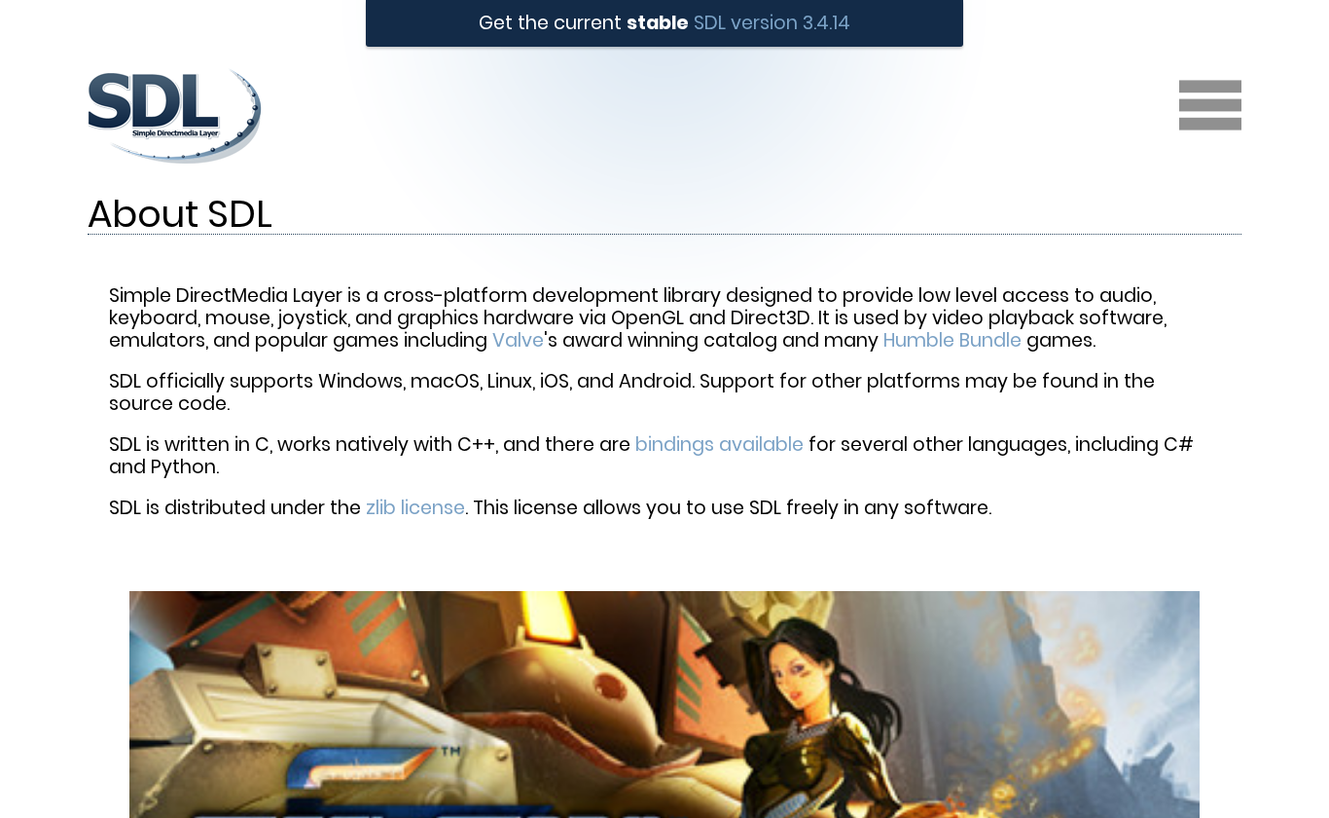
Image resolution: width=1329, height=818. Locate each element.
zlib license (415, 508)
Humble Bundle (952, 340)
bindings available (719, 444)
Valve (518, 340)
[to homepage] (175, 166)
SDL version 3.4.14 (772, 23)
